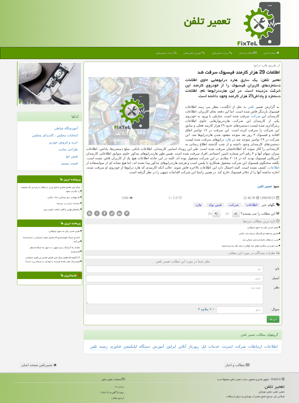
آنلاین (182, 346)
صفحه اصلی (270, 52)
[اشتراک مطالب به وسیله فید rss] (89, 213)
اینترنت (227, 346)
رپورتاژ (194, 346)
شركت (255, 116)
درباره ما (119, 386)
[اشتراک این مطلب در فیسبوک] (104, 213)
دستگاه (144, 346)
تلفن (251, 107)
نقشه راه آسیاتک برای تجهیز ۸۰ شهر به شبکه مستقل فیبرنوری (55, 249)
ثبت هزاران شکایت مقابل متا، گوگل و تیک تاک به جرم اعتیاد (250, 246)
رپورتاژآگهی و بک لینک (112, 392)
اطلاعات (273, 167)
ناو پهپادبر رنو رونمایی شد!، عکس (64, 197)
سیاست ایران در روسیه (68, 203)
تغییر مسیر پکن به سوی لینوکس (262, 227)
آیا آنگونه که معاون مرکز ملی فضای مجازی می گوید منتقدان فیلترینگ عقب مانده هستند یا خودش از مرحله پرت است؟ (52, 259)
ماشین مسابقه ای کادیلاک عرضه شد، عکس (258, 233)
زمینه (103, 346)
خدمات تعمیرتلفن (165, 52)
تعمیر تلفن (207, 21)
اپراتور (171, 346)
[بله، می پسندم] (236, 213)
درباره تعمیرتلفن (221, 52)
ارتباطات (255, 346)
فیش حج (72, 156)
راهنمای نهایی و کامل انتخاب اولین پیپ (61, 209)
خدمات (213, 346)
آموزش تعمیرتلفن (193, 52)
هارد (228, 139)
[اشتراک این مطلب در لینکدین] (119, 213)
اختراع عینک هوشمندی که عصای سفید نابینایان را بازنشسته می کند (51, 239)
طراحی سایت (68, 149)
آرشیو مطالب (117, 398)
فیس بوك (215, 205)
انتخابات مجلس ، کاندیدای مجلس (55, 135)
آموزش (158, 346)
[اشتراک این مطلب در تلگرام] (112, 213)
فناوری (115, 346)
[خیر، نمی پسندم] (216, 213)
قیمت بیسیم (69, 163)
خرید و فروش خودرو (63, 142)
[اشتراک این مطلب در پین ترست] (127, 213)
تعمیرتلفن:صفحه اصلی (37, 365)
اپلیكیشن (130, 346)
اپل (203, 346)
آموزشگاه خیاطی (66, 128)
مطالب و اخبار (246, 52)
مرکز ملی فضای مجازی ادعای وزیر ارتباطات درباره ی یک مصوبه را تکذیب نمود (50, 189)
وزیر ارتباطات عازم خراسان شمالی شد (260, 239)
